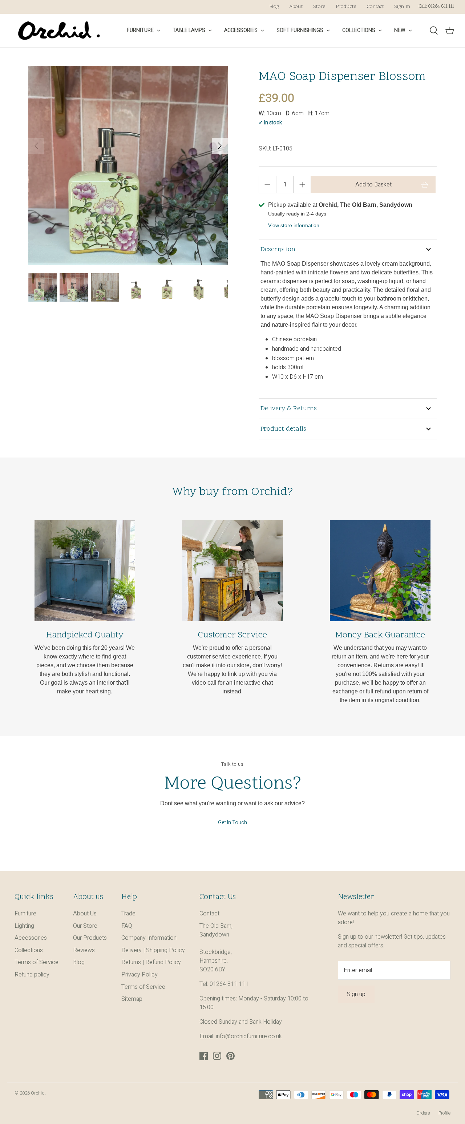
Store (319, 6)
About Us (85, 913)
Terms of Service (36, 962)
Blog (274, 6)
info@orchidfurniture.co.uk (249, 1036)
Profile (444, 1113)
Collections (358, 30)
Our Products (90, 938)
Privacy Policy (139, 974)
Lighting (24, 926)
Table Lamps (189, 30)
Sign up (356, 994)
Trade (128, 913)
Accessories (241, 30)
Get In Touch (232, 822)
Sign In (402, 6)
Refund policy (32, 974)
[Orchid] (59, 30)
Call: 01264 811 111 (436, 6)
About (296, 6)
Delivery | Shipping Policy (153, 950)
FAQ (126, 926)
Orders (423, 1113)
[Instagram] (217, 1056)
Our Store (85, 926)
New (399, 30)
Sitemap (131, 999)
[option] (128, 165)
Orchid (38, 1093)
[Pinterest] (230, 1056)
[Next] (220, 146)
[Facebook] (203, 1056)
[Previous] (36, 146)
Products (346, 6)
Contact (375, 6)
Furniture (140, 30)
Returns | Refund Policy (151, 962)
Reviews (84, 950)
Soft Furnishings (299, 30)
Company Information (149, 938)
